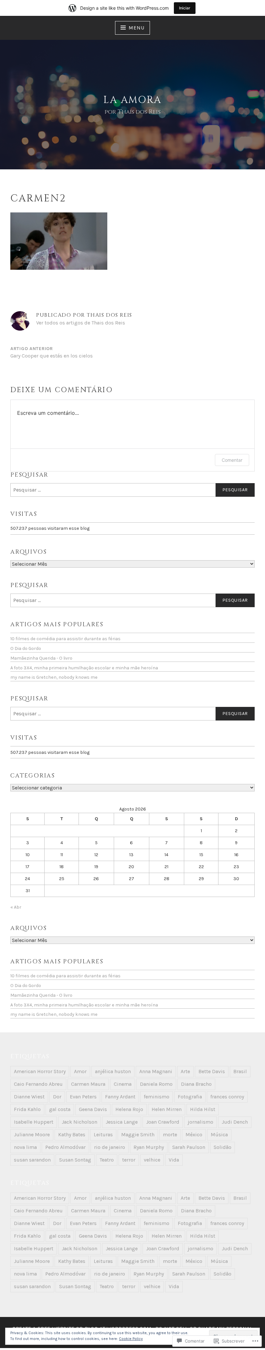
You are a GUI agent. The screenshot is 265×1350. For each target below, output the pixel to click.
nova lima (25, 1147)
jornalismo (200, 1122)
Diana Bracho (196, 1084)
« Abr (15, 907)
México (194, 1134)
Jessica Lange (122, 1122)
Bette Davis (211, 1071)
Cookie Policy (131, 1338)
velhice (152, 1160)
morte (170, 1134)
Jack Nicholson (79, 1122)
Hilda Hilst (202, 1109)
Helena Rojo (129, 1109)
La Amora (132, 100)
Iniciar (184, 8)
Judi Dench (235, 1122)
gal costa (59, 1109)
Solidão (222, 1147)
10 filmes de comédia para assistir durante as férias (65, 638)
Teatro (107, 1160)
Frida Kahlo (27, 1109)
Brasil (240, 1071)
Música (219, 1134)
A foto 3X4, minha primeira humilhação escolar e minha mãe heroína (84, 668)
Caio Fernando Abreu (38, 1084)
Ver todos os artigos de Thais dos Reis (80, 323)
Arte (185, 1071)
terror (128, 1160)
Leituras (103, 1134)
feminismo (156, 1097)
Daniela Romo (156, 1084)
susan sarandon (32, 1160)
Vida (174, 1160)
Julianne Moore (32, 1134)
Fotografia (190, 1097)
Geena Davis (93, 1109)
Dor (57, 1097)
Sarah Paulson (188, 1147)
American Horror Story (40, 1071)
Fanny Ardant (120, 1097)
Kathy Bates (71, 1134)
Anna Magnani (155, 1071)
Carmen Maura (88, 1084)
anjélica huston (113, 1071)
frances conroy (227, 1097)
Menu (136, 28)
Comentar (232, 460)
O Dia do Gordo (25, 648)
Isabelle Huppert (33, 1122)
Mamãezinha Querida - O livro (41, 658)
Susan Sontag (75, 1160)
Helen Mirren (167, 1109)
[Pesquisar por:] (132, 490)
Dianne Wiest (29, 1097)
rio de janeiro (109, 1147)
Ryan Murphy (148, 1147)
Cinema (123, 1084)
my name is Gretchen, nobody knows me (54, 677)
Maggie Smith (137, 1134)
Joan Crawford (162, 1122)
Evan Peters (83, 1097)
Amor (80, 1071)
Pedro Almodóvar (65, 1147)
